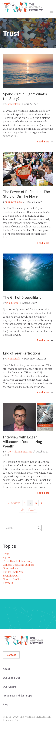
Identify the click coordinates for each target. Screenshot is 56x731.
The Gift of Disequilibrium (23, 297)
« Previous (14, 503)
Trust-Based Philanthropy (17, 561)
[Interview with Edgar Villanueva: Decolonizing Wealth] (28, 417)
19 (22, 509)
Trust (6, 553)
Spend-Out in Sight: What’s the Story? (25, 96)
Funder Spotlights (13, 571)
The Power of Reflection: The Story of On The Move (26, 194)
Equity (6, 557)
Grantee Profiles (12, 579)
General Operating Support (18, 564)
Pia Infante (12, 302)
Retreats (8, 582)
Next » (32, 509)
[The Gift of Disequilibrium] (28, 272)
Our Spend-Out (11, 677)
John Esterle (13, 104)
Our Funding (10, 686)
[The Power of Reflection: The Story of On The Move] (28, 168)
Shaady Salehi (14, 201)
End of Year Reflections (21, 353)
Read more (43, 141)
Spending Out (11, 575)
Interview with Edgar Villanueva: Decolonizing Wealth (22, 442)
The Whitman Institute (19, 451)
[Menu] (51, 11)
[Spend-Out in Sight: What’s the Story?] (28, 71)
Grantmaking (10, 568)
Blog (5, 704)
